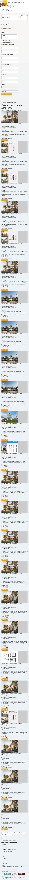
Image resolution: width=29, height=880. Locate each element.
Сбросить (9, 94)
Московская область (12, 127)
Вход (26, 865)
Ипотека (4, 858)
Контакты (5, 863)
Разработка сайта (5, 869)
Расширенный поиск (7, 28)
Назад (3, 838)
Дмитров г (12, 126)
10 (2, 834)
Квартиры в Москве (7, 847)
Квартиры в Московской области (9, 849)
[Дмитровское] (9, 38)
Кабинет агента (24, 15)
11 (5, 834)
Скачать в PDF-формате (6, 138)
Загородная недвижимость (7, 102)
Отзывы (4, 856)
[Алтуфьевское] (9, 36)
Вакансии (5, 861)
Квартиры (5, 27)
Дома (15, 102)
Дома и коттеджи (6, 23)
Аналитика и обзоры (7, 860)
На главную (6, 17)
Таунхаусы (5, 24)
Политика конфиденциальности (8, 871)
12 (8, 834)
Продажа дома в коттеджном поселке (9, 123)
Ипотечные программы (7, 851)
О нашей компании (7, 854)
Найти (3, 94)
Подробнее (4, 139)
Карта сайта (14, 869)
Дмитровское (4, 127)
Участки (4, 25)
